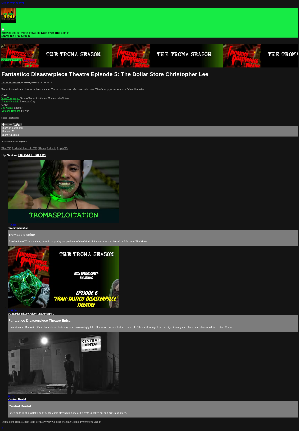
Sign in (65, 32)
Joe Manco (7, 107)
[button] (3, 29)
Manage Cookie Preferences (77, 421)
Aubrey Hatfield (10, 101)
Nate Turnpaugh (10, 98)
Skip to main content (12, 2)
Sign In (25, 35)
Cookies (57, 421)
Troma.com (7, 421)
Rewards (34, 32)
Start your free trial (11, 59)
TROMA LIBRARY (11, 82)
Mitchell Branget (10, 110)
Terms (39, 421)
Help (33, 421)
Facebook (7, 124)
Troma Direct (22, 421)
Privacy (47, 421)
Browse (6, 32)
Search (16, 32)
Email (19, 124)
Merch (25, 32)
